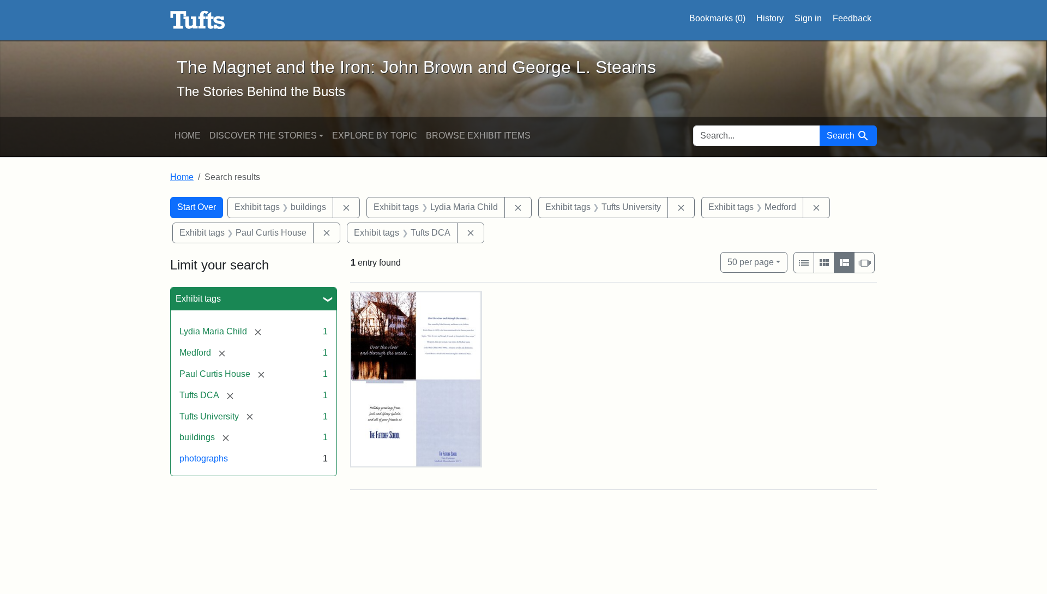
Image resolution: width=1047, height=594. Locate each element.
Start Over (196, 207)
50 (750, 262)
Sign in (808, 18)
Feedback (852, 18)
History (770, 18)
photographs (203, 458)
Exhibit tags (198, 298)
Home (187, 135)
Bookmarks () (717, 18)
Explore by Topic (374, 135)
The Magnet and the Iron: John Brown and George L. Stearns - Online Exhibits (197, 20)
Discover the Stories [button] (263, 135)
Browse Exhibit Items (478, 135)
